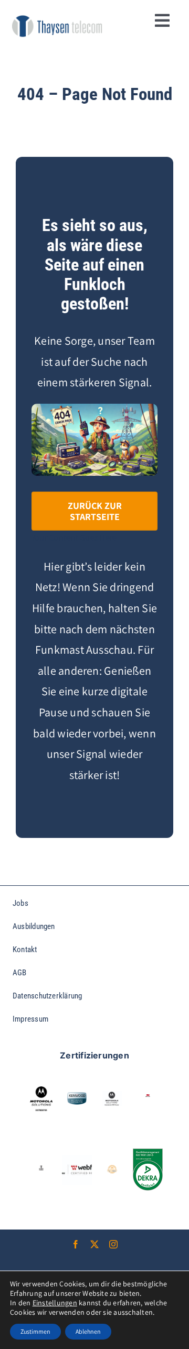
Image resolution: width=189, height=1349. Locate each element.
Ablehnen (88, 1331)
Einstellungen (55, 1302)
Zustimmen (35, 1331)
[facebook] (75, 1244)
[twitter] (94, 1244)
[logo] (57, 17)
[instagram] (113, 1244)
